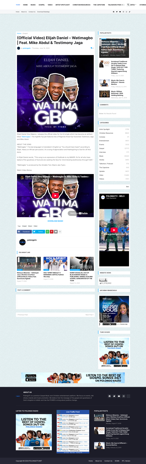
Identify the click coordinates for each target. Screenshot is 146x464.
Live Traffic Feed (73, 412)
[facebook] (113, 12)
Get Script (66, 452)
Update (114, 171)
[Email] (56, 232)
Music (33, 5)
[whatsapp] (126, 12)
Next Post (89, 315)
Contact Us (32, 12)
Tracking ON (79, 452)
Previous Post (23, 315)
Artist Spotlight (62, 5)
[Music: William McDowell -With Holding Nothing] (104, 93)
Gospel (42, 5)
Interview (114, 152)
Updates (131, 5)
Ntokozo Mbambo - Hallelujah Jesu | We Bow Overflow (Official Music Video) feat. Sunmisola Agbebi (28, 276)
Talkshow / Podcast (114, 164)
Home (25, 5)
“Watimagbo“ (26, 137)
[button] (123, 5)
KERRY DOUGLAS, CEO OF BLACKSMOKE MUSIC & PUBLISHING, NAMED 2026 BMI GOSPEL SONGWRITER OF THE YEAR (81, 276)
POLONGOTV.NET (63, 416)
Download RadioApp (43, 12)
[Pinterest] (51, 232)
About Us (24, 12)
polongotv (32, 240)
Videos (114, 179)
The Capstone (99, 5)
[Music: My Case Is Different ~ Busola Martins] (104, 82)
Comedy (114, 137)
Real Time (72, 452)
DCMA (117, 461)
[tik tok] (128, 396)
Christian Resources (81, 5)
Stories (114, 160)
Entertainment (114, 141)
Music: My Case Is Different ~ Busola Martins (117, 82)
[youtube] (120, 12)
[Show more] (60, 232)
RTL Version (126, 461)
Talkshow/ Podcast (116, 5)
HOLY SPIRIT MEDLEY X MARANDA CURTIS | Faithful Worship (54, 274)
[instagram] (123, 12)
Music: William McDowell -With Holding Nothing (117, 93)
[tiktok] (129, 12)
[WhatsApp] (47, 232)
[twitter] (116, 12)
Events (114, 144)
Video (50, 5)
